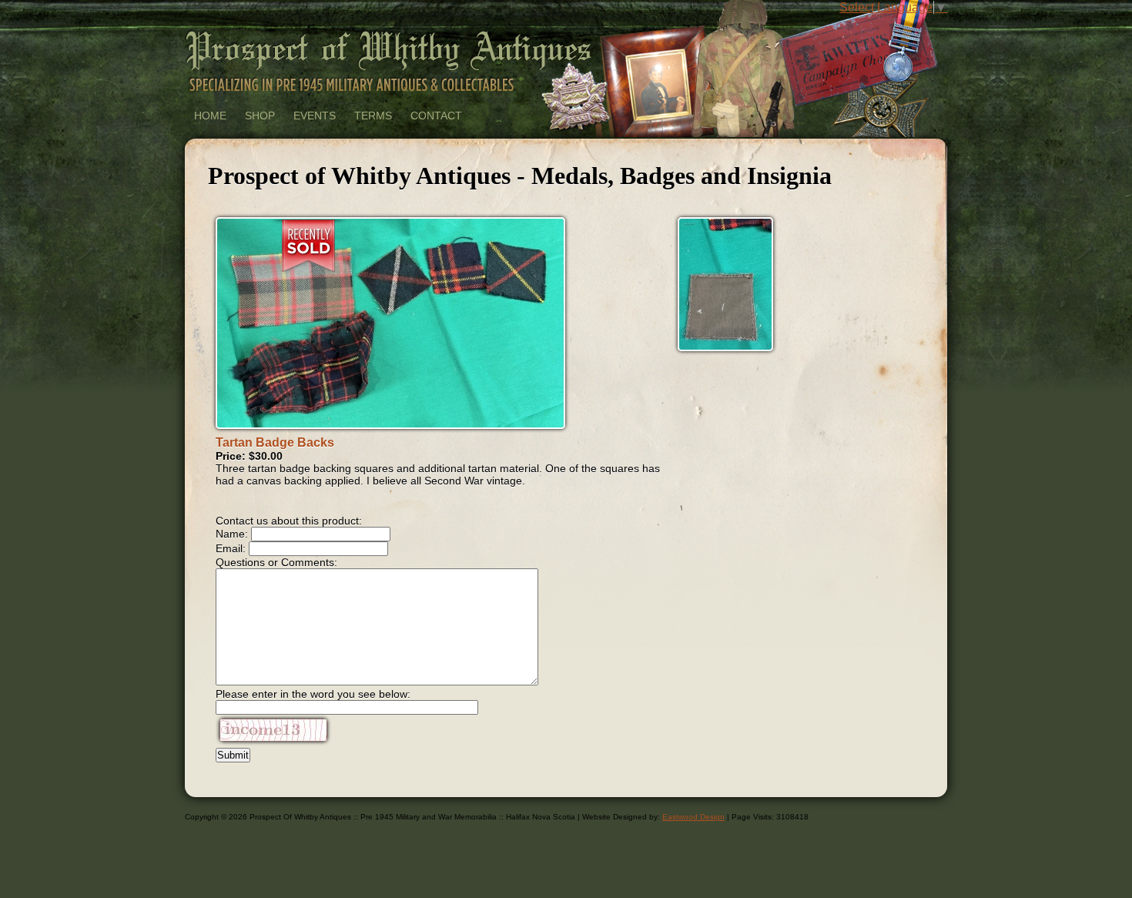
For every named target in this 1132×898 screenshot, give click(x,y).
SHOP (260, 115)
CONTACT (436, 115)
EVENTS (314, 115)
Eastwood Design (693, 817)
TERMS (373, 115)
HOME (210, 115)
